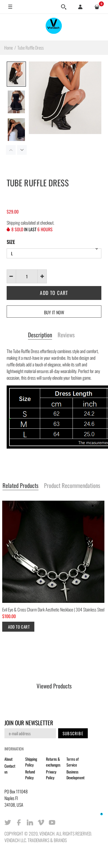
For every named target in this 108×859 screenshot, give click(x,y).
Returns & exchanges (53, 762)
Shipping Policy (31, 762)
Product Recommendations (72, 486)
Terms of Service (72, 762)
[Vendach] (54, 27)
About (8, 759)
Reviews (66, 335)
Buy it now (54, 312)
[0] (97, 7)
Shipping (13, 222)
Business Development (75, 774)
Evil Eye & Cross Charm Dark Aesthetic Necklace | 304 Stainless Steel (53, 609)
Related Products (20, 486)
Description (40, 335)
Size (11, 241)
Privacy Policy (51, 774)
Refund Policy (30, 774)
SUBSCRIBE (73, 733)
